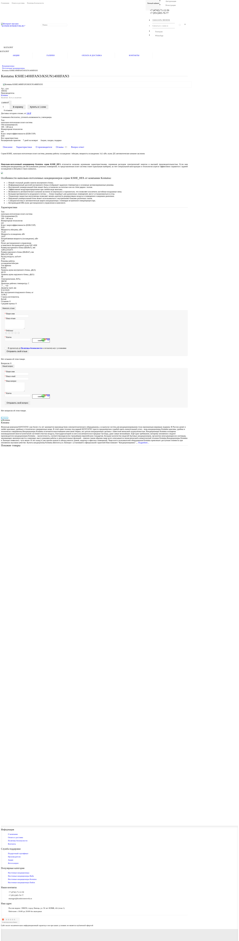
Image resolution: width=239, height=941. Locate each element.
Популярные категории (12, 868)
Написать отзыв (8, 308)
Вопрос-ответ (77, 147)
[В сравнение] (4, 87)
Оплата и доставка (18, 3)
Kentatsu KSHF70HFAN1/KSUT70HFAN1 (19, 498)
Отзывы (61, 147)
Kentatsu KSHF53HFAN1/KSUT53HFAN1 (19, 457)
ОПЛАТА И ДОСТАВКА (92, 55)
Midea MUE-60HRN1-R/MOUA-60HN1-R (19, 748)
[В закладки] (190, 452)
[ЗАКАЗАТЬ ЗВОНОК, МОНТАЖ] (234, 934)
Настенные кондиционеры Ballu (21, 876)
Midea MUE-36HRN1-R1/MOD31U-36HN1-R (21, 789)
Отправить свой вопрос (17, 403)
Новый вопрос (7, 366)
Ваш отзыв (10, 318)
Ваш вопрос (11, 381)
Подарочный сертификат (18, 853)
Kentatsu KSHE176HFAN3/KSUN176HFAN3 (21, 626)
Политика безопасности (35, 3)
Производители (14, 857)
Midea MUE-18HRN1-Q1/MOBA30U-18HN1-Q (22, 707)
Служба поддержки (11, 849)
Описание (7, 147)
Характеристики (24, 147)
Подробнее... (143, 443)
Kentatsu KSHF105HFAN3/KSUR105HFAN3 (20, 562)
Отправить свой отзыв (17, 351)
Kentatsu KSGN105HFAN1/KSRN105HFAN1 (21, 666)
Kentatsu (4, 95)
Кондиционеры (8, 66)
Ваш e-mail (10, 376)
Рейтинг (9, 331)
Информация (7, 829)
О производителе (44, 147)
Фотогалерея (13, 863)
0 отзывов (8, 110)
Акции (10, 860)
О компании (5, 3)
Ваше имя (10, 314)
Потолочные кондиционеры (13, 68)
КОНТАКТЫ (134, 55)
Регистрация (171, 5)
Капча (8, 337)
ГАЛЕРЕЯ (51, 55)
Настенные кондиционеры (18, 873)
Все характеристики (9, 138)
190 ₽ (29, 113)
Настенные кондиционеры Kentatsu (22, 879)
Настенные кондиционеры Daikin (21, 882)
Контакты (12, 844)
